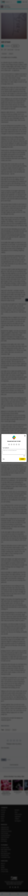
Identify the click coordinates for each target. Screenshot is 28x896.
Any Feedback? (5, 447)
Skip (3, 459)
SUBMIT (22, 459)
